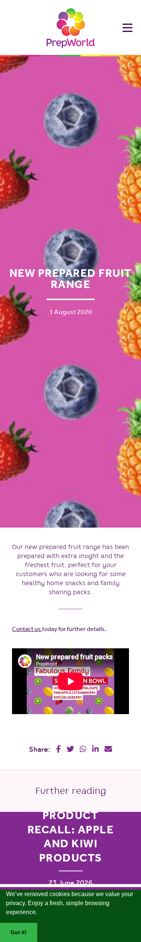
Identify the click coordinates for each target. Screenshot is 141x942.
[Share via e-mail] (108, 749)
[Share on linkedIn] (95, 749)
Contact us (27, 629)
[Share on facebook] (58, 749)
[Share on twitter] (70, 749)
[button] (40, 913)
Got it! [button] (19, 932)
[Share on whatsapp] (83, 749)
